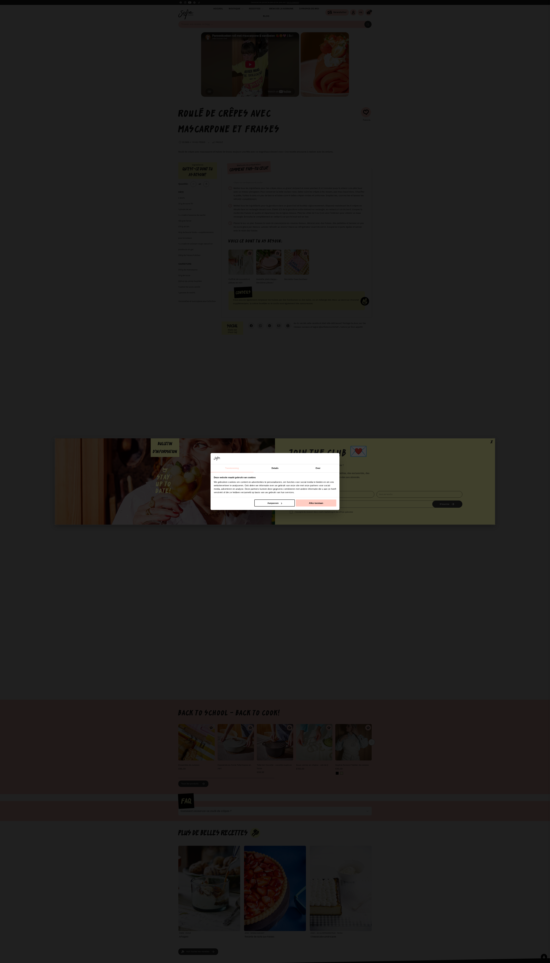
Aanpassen (273, 503)
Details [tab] (275, 468)
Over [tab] (318, 468)
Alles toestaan (316, 503)
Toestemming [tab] (232, 468)
